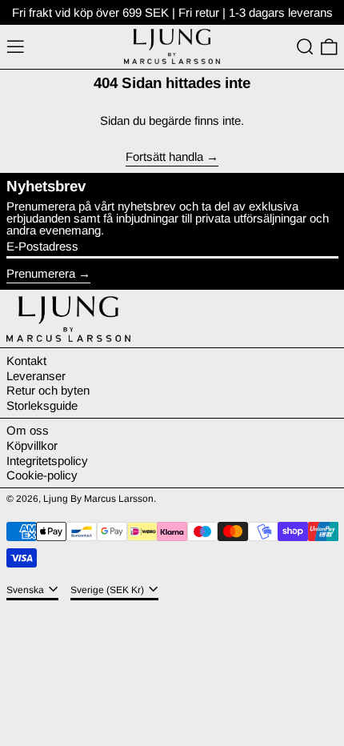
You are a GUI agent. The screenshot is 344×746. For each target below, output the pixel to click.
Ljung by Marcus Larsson (98, 498)
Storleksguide (42, 405)
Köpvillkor (32, 445)
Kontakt (26, 360)
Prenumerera (40, 273)
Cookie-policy (42, 475)
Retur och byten (48, 390)
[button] (305, 47)
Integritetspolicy (47, 460)
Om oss (27, 430)
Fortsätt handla (164, 156)
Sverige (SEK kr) (108, 590)
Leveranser (36, 376)
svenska (26, 590)
